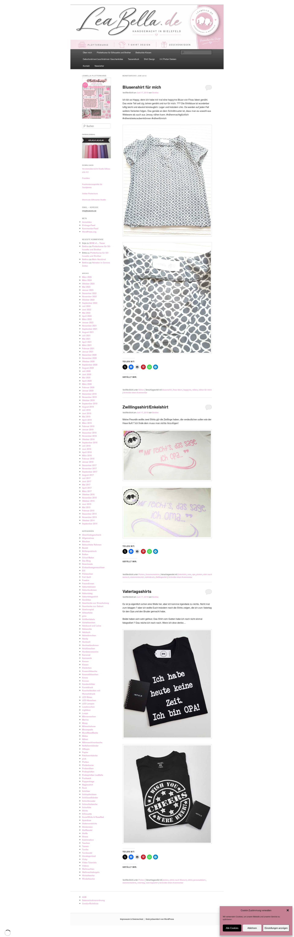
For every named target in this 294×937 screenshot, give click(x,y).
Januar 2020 (87, 390)
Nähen (141, 389)
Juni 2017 (86, 481)
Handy (85, 638)
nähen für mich (205, 389)
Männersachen (89, 716)
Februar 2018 (88, 458)
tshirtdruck (150, 577)
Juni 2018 (86, 448)
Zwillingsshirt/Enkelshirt (145, 407)
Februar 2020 (88, 387)
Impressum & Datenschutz (131, 919)
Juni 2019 (86, 413)
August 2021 (88, 332)
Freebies (86, 178)
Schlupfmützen (89, 794)
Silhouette (87, 813)
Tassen (85, 846)
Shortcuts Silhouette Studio (94, 199)
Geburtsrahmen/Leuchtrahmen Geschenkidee (103, 59)
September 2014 (89, 523)
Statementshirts (152, 574)
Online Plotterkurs (90, 193)
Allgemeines (88, 538)
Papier (85, 752)
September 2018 (89, 442)
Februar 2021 (88, 348)
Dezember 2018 (89, 432)
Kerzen (85, 661)
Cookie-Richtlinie (90, 903)
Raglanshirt (87, 784)
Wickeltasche (88, 875)
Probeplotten (88, 771)
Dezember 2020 (89, 354)
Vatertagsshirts (137, 591)
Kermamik (87, 658)
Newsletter (99, 65)
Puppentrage (88, 781)
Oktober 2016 (88, 494)
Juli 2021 (86, 335)
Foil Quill (86, 577)
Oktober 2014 (88, 520)
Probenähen (88, 768)
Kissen (85, 664)
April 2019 (87, 419)
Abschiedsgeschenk (91, 534)
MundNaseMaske (90, 732)
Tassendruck (133, 59)
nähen (195, 389)
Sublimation (88, 839)
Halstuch (86, 632)
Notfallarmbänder (90, 745)
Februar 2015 (88, 510)
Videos (85, 865)
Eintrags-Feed (88, 225)
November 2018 (89, 435)
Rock (84, 787)
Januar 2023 (87, 290)
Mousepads (87, 729)
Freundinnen (88, 583)
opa (193, 574)
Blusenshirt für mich (142, 87)
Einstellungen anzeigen (276, 928)
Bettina (155, 92)
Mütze (85, 735)
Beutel (85, 547)
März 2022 (87, 319)
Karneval (86, 654)
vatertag (141, 882)
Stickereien (87, 826)
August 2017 (88, 474)
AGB (84, 897)
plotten (199, 574)
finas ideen (177, 389)
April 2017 (87, 487)
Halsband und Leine (91, 625)
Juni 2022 (86, 309)
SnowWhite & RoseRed (93, 817)
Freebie (85, 580)
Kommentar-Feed (90, 228)
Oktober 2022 (88, 299)
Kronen (85, 680)
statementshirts (129, 882)
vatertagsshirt (152, 882)
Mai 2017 (86, 484)
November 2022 (89, 296)
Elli (83, 570)
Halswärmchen (89, 635)
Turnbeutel (87, 852)
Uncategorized (89, 856)
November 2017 (89, 468)
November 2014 (89, 517)
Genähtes (86, 599)
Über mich (87, 52)
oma (189, 574)
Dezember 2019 (89, 393)
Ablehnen (252, 928)
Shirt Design (149, 59)
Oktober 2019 (88, 400)
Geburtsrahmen (89, 589)
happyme (187, 389)
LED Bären (87, 697)
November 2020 (89, 358)
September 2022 (89, 302)
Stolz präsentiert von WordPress (160, 919)
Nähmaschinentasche (92, 742)
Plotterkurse (88, 765)
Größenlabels (88, 619)
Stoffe (85, 833)
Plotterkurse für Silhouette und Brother (114, 52)
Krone (85, 677)
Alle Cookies (232, 928)
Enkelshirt (182, 574)
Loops (85, 713)
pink (84, 758)
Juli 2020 (86, 371)
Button (85, 554)
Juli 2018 (86, 445)
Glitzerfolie (87, 612)
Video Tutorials (89, 862)
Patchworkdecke (90, 755)
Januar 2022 (87, 322)
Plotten (141, 574)
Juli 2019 (86, 409)
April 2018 (87, 452)
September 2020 (89, 364)
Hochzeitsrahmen (90, 645)
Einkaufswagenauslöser (93, 567)
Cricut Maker (88, 557)
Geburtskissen (89, 586)
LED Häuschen (89, 700)
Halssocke (87, 628)
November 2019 (89, 397)
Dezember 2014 (89, 513)
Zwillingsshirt (161, 577)
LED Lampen (88, 703)
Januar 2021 (87, 351)
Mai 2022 (86, 312)
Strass (85, 836)
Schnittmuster (88, 800)
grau (84, 615)
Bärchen (86, 541)
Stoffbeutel (87, 830)
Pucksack (86, 778)
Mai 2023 (86, 286)
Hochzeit (86, 641)
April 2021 (87, 341)
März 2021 (87, 345)
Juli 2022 (86, 306)
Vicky (84, 859)
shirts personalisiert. (197, 879)
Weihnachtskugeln (91, 872)
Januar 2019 (87, 429)
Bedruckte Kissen (143, 52)
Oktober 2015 (88, 500)
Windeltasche (88, 878)
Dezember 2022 (89, 293)
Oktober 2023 (88, 283)
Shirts (85, 810)
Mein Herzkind (99, 259)
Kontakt (86, 65)
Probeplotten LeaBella (92, 774)
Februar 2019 (88, 426)
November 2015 (89, 497)
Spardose (86, 820)
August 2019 (88, 406)
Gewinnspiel (88, 609)
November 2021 (89, 325)
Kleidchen (87, 667)
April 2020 (87, 380)
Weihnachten (88, 868)
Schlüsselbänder (90, 797)
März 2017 (87, 491)
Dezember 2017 (89, 465)
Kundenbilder (88, 684)
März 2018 (87, 455)
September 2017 (89, 471)
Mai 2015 (86, 507)
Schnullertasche (89, 804)
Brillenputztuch (89, 551)
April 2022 (87, 315)
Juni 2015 (86, 504)
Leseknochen (88, 706)
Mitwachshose (89, 726)
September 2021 (89, 328)
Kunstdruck (87, 687)
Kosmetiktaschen (90, 674)
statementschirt (137, 577)
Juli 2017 (86, 478)
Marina (85, 719)
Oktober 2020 (88, 361)
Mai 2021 (86, 338)
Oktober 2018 (88, 439)
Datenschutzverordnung (93, 900)
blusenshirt (167, 389)
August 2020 (88, 367)
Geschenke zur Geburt (92, 606)
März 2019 (87, 423)
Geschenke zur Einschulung (95, 602)
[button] (287, 910)
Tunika (85, 849)
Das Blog (86, 560)
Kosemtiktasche (89, 671)
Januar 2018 (87, 461)
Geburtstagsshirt (90, 596)
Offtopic (86, 749)
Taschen (86, 842)
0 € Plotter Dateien (168, 59)
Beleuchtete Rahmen (92, 544)
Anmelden (87, 222)
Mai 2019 (86, 416)
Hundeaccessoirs (90, 651)
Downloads (87, 563)
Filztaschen (87, 573)
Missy (85, 723)
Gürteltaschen (88, 622)
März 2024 (87, 280)
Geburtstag (87, 593)
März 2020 (87, 384)
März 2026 (87, 276)
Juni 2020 (86, 374)
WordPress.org (89, 231)
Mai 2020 (86, 377)
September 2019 (89, 403)
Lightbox (86, 710)
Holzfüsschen (88, 648)
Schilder (86, 791)
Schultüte (86, 807)
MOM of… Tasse (97, 243)
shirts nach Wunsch (178, 879)
